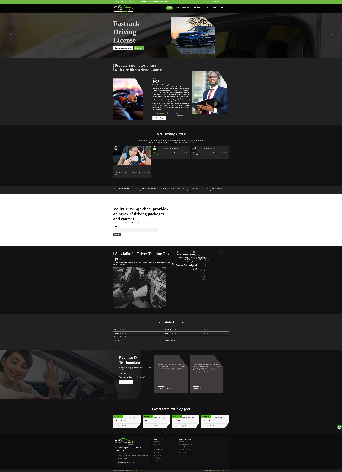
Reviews (197, 8)
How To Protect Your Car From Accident (126, 419)
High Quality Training (186, 254)
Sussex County (185, 449)
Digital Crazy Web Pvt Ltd (222, 470)
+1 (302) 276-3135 (217, 1)
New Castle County (186, 444)
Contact (222, 8)
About (177, 8)
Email (115, 226)
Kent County (184, 447)
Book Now (205, 329)
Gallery (206, 8)
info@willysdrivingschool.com (126, 462)
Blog (214, 8)
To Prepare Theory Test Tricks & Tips (184, 419)
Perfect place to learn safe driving (155, 419)
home (169, 8)
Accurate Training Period (186, 265)
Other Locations (185, 452)
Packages (185, 8)
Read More (159, 118)
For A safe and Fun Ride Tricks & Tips (213, 419)
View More (126, 382)
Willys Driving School (132, 470)
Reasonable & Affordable (197, 258)
